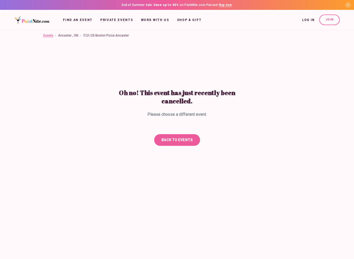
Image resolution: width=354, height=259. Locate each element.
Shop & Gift (189, 20)
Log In (308, 20)
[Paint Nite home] (32, 20)
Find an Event (78, 20)
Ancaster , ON (68, 35)
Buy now (225, 5)
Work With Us (155, 20)
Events (48, 35)
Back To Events (177, 140)
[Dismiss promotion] (348, 5)
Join (329, 19)
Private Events (116, 20)
